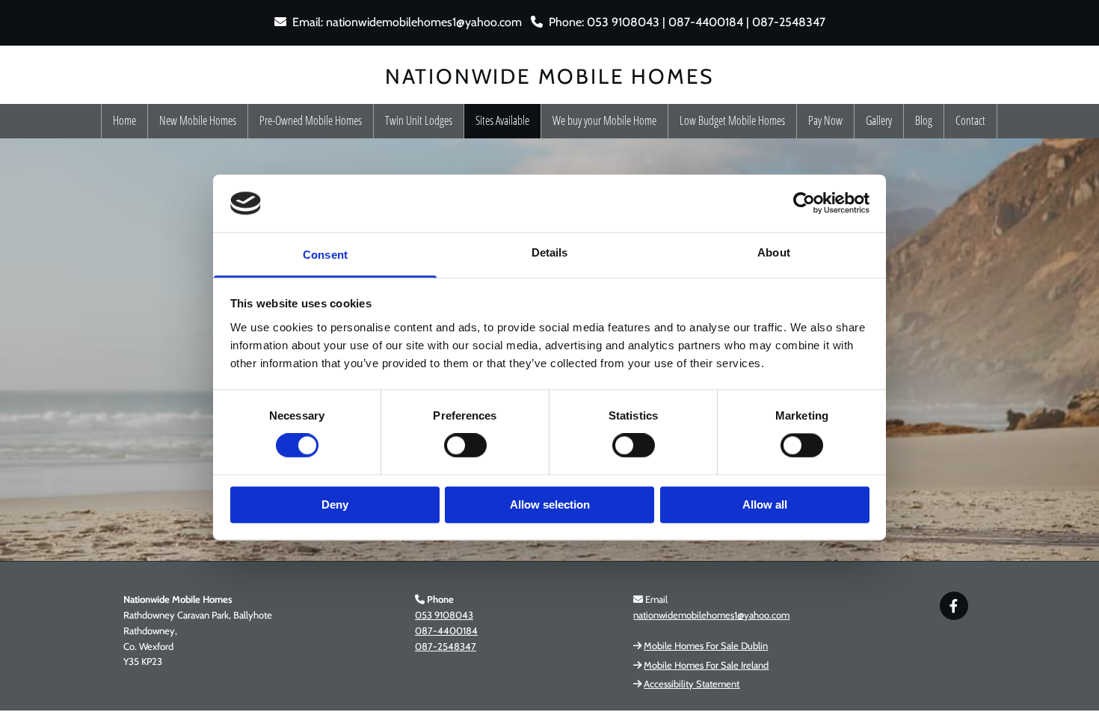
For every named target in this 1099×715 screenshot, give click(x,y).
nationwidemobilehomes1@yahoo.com (424, 22)
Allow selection (550, 504)
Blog (923, 120)
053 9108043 (444, 615)
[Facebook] (954, 606)
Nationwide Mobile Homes (549, 76)
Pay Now (825, 120)
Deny (334, 504)
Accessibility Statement (691, 684)
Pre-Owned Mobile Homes (310, 120)
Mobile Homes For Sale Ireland (706, 665)
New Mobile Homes (197, 120)
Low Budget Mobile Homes (732, 120)
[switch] (465, 446)
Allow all (764, 504)
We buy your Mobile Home (604, 120)
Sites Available (502, 120)
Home (124, 120)
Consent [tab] (325, 254)
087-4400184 (446, 630)
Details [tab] (550, 252)
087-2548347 (445, 646)
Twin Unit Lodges (418, 120)
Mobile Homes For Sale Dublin (706, 645)
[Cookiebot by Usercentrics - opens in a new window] (804, 203)
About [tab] (773, 252)
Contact (970, 120)
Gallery (879, 120)
